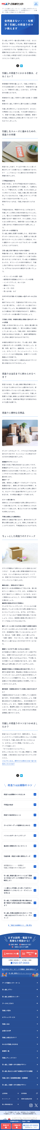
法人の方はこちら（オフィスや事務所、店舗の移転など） (19, 969)
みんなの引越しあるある (10, 1044)
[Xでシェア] (17, 65)
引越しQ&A (6, 1024)
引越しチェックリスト (9, 1058)
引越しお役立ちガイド (30, 9)
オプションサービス (8, 1017)
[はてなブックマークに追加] (21, 65)
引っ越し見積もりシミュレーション (19, 973)
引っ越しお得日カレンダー (10, 996)
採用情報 (24, 1093)
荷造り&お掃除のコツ (12, 10)
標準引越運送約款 (26, 1099)
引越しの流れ (6, 1010)
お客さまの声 (6, 1031)
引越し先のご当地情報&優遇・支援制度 (15, 1078)
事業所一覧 (5, 1051)
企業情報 (4, 1093)
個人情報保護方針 (7, 1104)
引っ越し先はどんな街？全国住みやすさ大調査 (17, 1071)
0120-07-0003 (20, 962)
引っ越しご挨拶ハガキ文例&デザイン (14, 1064)
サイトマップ (6, 1099)
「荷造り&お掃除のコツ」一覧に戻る (21, 925)
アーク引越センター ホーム (11, 9)
